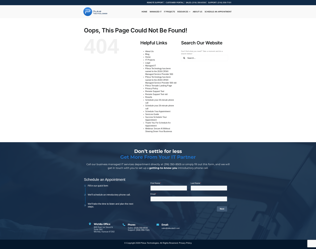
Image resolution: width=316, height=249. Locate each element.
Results (148, 97)
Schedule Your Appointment (157, 111)
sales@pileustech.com (171, 228)
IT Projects (150, 60)
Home (148, 57)
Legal (147, 63)
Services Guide (152, 114)
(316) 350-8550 (141, 228)
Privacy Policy (151, 88)
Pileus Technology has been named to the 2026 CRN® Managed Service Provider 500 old (161, 80)
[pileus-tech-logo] (95, 8)
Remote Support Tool (154, 91)
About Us (149, 51)
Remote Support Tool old (156, 94)
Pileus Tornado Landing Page (158, 86)
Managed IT (150, 66)
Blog (147, 54)
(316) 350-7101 (143, 230)
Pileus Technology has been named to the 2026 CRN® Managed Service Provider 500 (159, 71)
